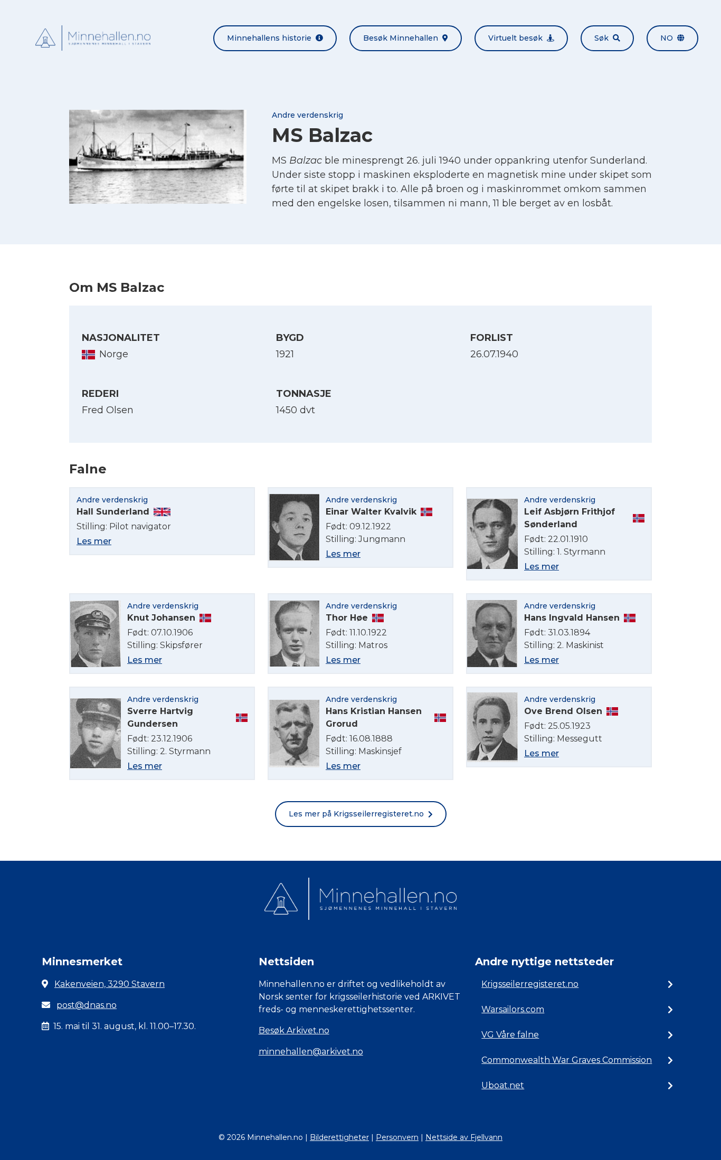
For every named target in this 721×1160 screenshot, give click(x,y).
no (666, 38)
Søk (601, 38)
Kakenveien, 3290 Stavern (109, 984)
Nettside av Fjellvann (463, 1137)
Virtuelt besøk (515, 38)
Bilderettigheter (339, 1137)
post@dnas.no (86, 1005)
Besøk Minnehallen (400, 38)
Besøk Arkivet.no (294, 1030)
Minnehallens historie (269, 38)
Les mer (94, 541)
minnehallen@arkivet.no (311, 1052)
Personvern (397, 1137)
